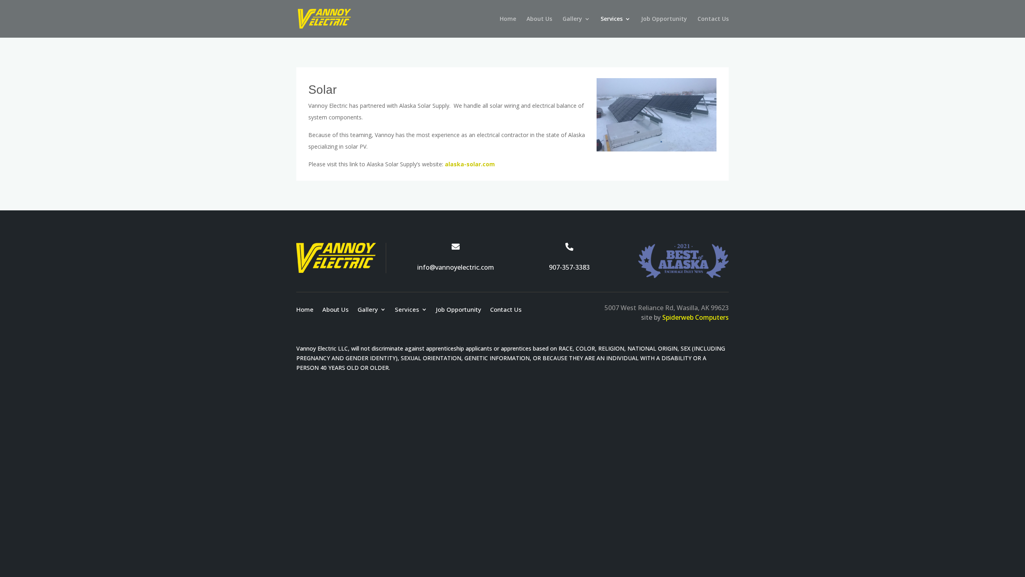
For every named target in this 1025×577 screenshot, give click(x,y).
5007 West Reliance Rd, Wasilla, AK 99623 (667, 307)
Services (612, 19)
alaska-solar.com (470, 164)
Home (508, 19)
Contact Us (713, 19)
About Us (539, 19)
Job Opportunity (664, 19)
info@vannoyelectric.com (455, 267)
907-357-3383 (569, 267)
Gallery (572, 19)
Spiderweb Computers (695, 317)
